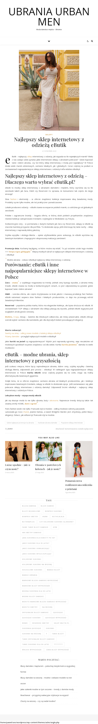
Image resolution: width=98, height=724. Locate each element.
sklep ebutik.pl (61, 623)
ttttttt (58, 644)
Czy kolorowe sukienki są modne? (56, 522)
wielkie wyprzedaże (32, 650)
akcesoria (54, 400)
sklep (29, 156)
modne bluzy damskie (33, 596)
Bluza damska (29, 506)
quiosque (58, 612)
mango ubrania (29, 575)
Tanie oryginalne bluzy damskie (38, 639)
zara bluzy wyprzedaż (57, 650)
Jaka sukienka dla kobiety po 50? (38, 538)
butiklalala (58, 516)
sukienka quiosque (31, 628)
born (45, 516)
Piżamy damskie (12, 336)
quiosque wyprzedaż (55, 618)
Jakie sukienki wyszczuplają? (37, 554)
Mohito (8, 317)
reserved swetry (40, 623)
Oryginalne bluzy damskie (35, 612)
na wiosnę (47, 607)
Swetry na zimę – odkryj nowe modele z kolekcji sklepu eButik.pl (33, 333)
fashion (13, 199)
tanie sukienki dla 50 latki (35, 644)
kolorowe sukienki (31, 559)
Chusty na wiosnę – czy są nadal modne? (38, 701)
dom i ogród (30, 403)
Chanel (26, 412)
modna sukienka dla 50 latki (36, 591)
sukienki (50, 628)
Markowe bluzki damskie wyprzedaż (40, 580)
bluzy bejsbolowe (31, 511)
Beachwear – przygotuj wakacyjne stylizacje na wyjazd (44, 695)
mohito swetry (30, 607)
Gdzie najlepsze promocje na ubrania (20, 423)
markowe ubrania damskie (47, 423)
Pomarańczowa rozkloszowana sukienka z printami (78, 485)
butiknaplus (28, 522)
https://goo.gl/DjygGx (19, 251)
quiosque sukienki (31, 618)
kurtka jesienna (69, 344)
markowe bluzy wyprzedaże (36, 586)
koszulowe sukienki (32, 570)
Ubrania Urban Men (49, 16)
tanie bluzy (58, 634)
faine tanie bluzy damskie (35, 527)
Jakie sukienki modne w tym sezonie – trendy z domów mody (47, 689)
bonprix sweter (30, 516)
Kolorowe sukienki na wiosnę (37, 564)
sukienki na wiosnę (31, 634)
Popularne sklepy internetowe (72, 423)
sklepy (49, 135)
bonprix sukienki (53, 511)
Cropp (16, 317)
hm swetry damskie (31, 532)
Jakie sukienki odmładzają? (36, 548)
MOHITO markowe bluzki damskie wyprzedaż (44, 602)
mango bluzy (53, 570)
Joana (10, 428)
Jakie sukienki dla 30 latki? (36, 543)
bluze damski (47, 506)
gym (55, 527)
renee (25, 623)
